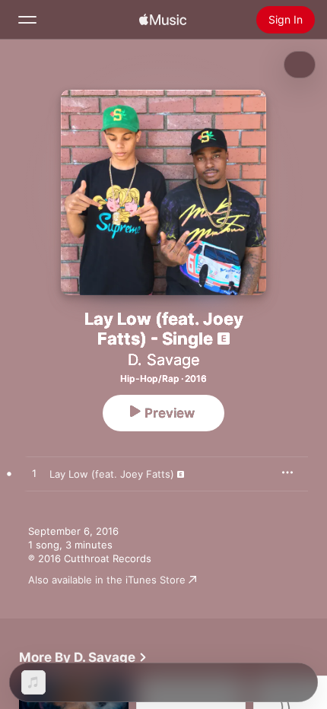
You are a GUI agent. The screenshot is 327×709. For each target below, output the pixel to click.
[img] (162, 20)
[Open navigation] (27, 20)
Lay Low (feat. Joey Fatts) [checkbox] (111, 474)
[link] (83, 657)
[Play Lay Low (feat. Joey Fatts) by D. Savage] (34, 474)
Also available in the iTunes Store (107, 580)
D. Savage (164, 360)
